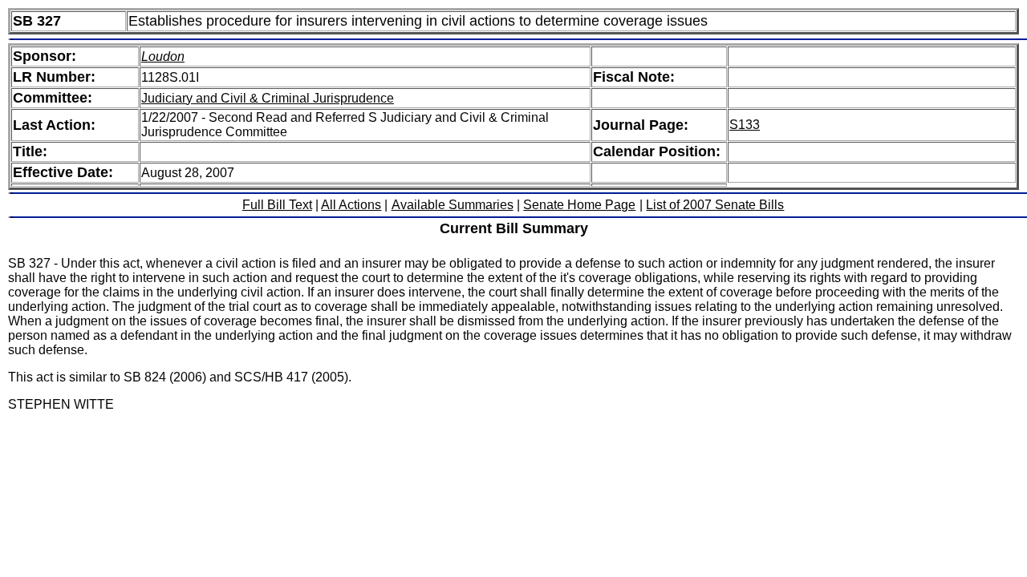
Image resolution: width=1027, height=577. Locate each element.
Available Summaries (453, 205)
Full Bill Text (277, 205)
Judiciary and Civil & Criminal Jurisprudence (267, 98)
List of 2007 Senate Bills (715, 205)
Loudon (163, 56)
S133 (744, 124)
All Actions (351, 205)
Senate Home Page (579, 205)
